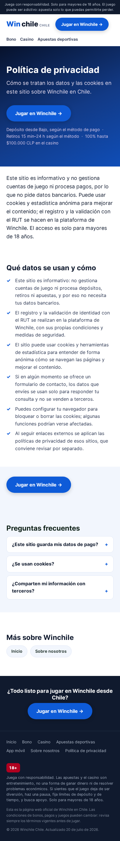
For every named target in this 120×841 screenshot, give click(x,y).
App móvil (15, 750)
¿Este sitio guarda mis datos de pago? (55, 544)
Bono (11, 39)
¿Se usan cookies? (33, 564)
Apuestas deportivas (58, 39)
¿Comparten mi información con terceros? (48, 587)
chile (28, 24)
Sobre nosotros (51, 651)
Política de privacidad (85, 750)
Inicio (16, 651)
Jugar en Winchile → (82, 24)
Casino (26, 39)
